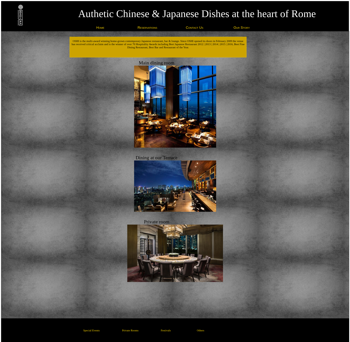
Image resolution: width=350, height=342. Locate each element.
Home (100, 27)
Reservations (147, 27)
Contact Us (194, 27)
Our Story (242, 27)
